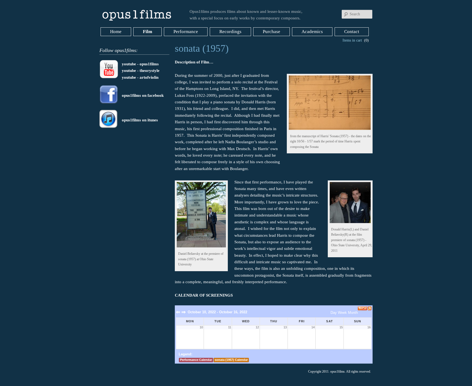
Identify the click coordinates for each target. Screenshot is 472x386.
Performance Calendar (196, 359)
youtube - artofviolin (140, 77)
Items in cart (352, 40)
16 (369, 327)
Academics (312, 31)
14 (313, 327)
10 (201, 327)
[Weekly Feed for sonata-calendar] (369, 308)
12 (257, 327)
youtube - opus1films (140, 64)
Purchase (271, 31)
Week (342, 313)
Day (334, 313)
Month (353, 313)
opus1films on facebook (143, 95)
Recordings (230, 31)
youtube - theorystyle (141, 70)
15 (341, 327)
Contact (351, 31)
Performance (185, 31)
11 (229, 327)
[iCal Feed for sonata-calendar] (363, 308)
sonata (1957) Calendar (231, 359)
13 (285, 327)
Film (147, 31)
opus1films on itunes (140, 120)
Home (116, 31)
